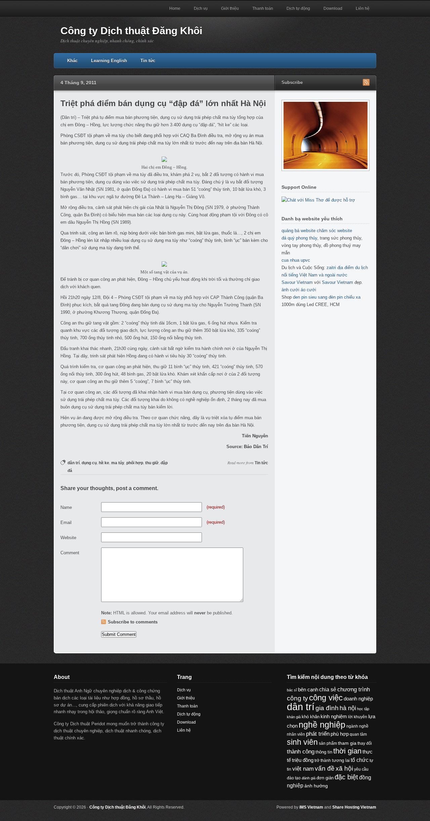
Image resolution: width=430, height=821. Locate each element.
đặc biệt (346, 777)
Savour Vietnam (297, 282)
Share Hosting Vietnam (354, 807)
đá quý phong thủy (299, 238)
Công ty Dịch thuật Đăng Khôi (131, 30)
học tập (363, 709)
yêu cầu (361, 769)
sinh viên (302, 742)
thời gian (347, 751)
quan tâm (358, 734)
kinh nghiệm (333, 716)
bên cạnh (308, 689)
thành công (300, 751)
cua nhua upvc (296, 260)
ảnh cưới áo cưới (299, 289)
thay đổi (364, 743)
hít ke (104, 463)
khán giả (294, 717)
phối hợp (134, 463)
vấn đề (325, 768)
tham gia (347, 743)
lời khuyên (357, 717)
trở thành (322, 760)
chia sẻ (327, 689)
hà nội (348, 708)
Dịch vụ (201, 8)
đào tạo (294, 778)
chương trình (353, 689)
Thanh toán (262, 8)
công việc (326, 697)
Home (174, 8)
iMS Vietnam (311, 807)
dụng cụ (89, 463)
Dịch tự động (298, 8)
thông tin (323, 751)
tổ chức (360, 760)
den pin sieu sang (310, 297)
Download (333, 8)
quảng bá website (298, 230)
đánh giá (308, 778)
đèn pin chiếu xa (344, 297)
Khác (72, 60)
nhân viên (296, 734)
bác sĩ (292, 690)
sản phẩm (328, 743)
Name (66, 507)
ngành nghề (357, 726)
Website (68, 537)
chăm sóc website (334, 230)
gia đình (327, 707)
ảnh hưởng (316, 785)
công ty (297, 698)
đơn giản (325, 777)
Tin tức (147, 60)
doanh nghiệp (358, 698)
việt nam (303, 768)
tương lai (341, 760)
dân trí (74, 463)
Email (66, 522)
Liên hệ (363, 8)
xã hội (344, 768)
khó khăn (310, 716)
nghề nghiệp (322, 724)
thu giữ (152, 463)
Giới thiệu (230, 8)
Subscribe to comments (133, 621)
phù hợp (340, 734)
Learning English (109, 60)
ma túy (117, 463)
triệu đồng (302, 760)
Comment (69, 552)
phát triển (318, 734)
